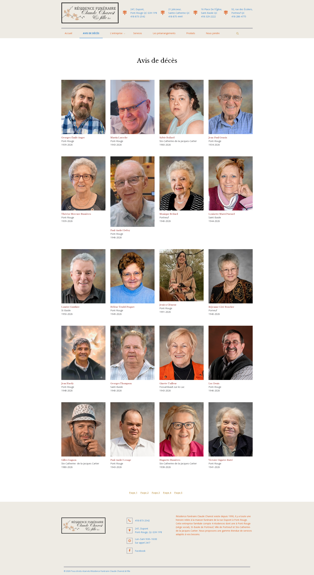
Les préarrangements (164, 33)
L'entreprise (116, 33)
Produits (190, 33)
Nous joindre (213, 33)
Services (137, 33)
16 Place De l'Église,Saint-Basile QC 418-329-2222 (211, 13)
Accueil (68, 33)
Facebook (140, 550)
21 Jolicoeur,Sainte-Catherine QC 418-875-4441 (180, 13)
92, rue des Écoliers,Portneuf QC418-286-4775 (242, 13)
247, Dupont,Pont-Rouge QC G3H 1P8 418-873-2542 (144, 13)
